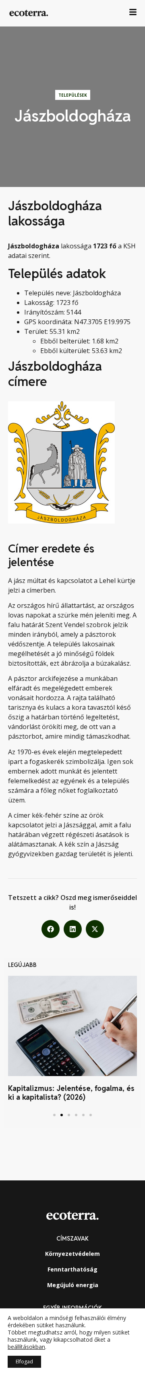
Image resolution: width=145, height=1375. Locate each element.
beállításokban (26, 1347)
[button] (50, 929)
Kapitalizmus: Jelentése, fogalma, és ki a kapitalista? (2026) (71, 1093)
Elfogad (24, 1361)
